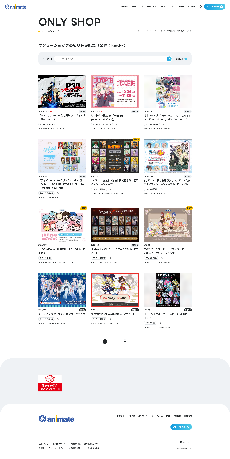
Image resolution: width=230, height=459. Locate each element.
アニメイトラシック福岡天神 (102, 124)
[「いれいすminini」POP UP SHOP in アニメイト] (62, 235)
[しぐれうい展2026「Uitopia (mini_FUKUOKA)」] (115, 102)
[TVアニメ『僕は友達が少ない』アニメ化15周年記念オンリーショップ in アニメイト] (168, 169)
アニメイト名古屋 (45, 258)
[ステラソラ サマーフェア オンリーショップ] (62, 300)
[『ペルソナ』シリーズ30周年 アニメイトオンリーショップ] (62, 102)
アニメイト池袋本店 (46, 124)
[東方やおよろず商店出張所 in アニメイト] (115, 300)
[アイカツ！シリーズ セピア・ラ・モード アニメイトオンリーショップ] (168, 235)
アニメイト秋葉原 (151, 189)
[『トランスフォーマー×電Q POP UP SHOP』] (168, 300)
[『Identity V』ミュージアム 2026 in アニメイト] (115, 235)
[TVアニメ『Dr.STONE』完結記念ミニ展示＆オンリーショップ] (115, 169)
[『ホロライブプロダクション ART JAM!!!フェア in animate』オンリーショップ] (168, 102)
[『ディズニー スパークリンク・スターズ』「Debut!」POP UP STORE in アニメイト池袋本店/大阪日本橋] (62, 169)
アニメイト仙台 (150, 323)
